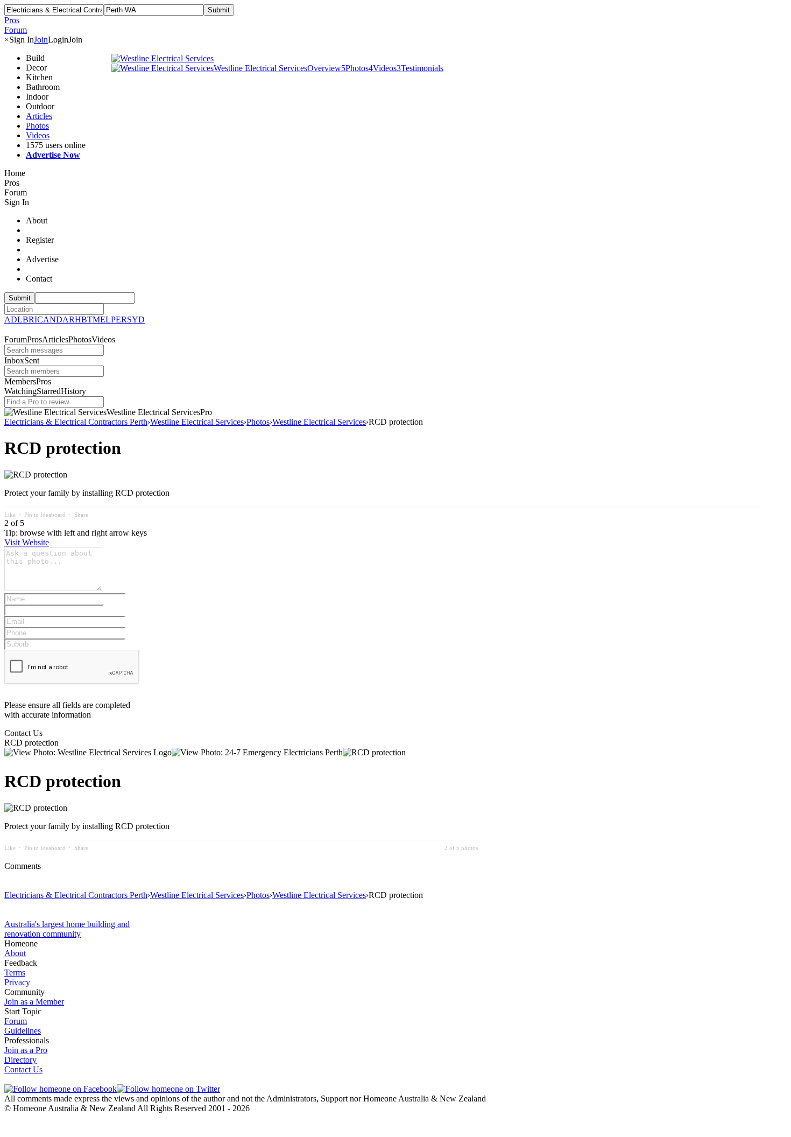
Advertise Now (53, 154)
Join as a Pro (25, 1050)
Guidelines (22, 1030)
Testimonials (420, 68)
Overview (324, 68)
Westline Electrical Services (260, 68)
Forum (15, 1021)
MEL (102, 319)
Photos (37, 125)
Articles (39, 116)
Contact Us (23, 1069)
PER (119, 319)
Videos (38, 135)
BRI (30, 319)
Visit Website (26, 542)
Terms (14, 972)
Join (41, 39)
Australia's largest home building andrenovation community (67, 929)
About (15, 953)
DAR (65, 319)
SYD (136, 319)
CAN (46, 319)
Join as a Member (34, 1001)
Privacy (17, 982)
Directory (20, 1059)
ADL (13, 319)
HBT (84, 319)
